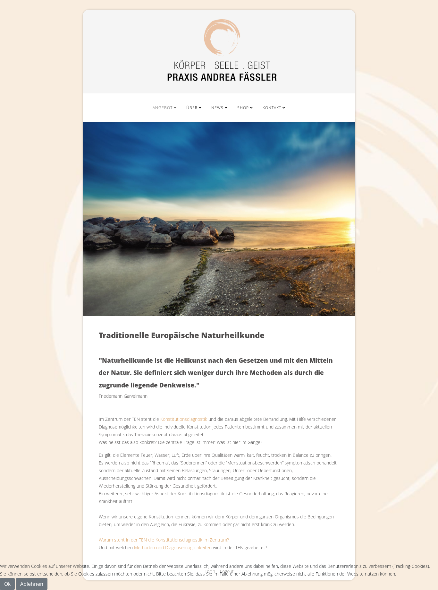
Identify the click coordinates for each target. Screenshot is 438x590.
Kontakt (272, 107)
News (217, 107)
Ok (7, 583)
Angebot (163, 107)
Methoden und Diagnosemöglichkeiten (173, 547)
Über (192, 107)
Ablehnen (31, 583)
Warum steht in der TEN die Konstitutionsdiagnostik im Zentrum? (164, 540)
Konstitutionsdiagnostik (183, 419)
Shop (243, 107)
